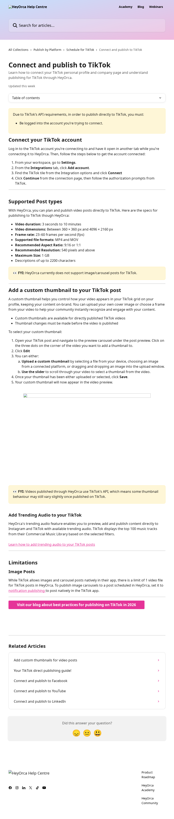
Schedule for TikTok (80, 50)
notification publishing (27, 590)
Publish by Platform (47, 50)
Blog (141, 6)
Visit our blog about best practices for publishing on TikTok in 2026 (76, 604)
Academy (125, 6)
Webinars (156, 6)
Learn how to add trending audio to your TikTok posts (51, 544)
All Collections (18, 50)
